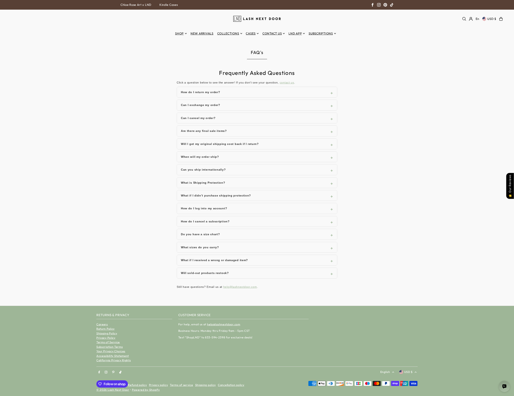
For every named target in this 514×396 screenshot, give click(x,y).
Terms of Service (108, 342)
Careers (102, 324)
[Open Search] (464, 19)
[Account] (471, 19)
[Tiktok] (120, 372)
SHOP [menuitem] (179, 33)
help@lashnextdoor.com (240, 286)
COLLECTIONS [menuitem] (228, 33)
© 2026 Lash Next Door (112, 390)
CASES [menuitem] (251, 33)
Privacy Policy (105, 338)
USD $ (491, 19)
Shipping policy (205, 385)
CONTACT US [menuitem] (272, 33)
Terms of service (181, 385)
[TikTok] (392, 5)
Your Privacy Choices (110, 351)
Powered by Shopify (146, 390)
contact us (287, 82)
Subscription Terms (109, 347)
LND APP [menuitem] (295, 33)
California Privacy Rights (113, 360)
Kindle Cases (168, 5)
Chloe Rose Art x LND (135, 5)
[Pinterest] (385, 5)
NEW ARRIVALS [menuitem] (202, 33)
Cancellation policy (231, 385)
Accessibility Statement (112, 356)
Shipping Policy (106, 333)
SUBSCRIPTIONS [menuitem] (321, 33)
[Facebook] (372, 5)
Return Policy (105, 329)
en (477, 19)
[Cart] (501, 19)
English (385, 372)
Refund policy (137, 385)
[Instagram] (379, 5)
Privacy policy (158, 385)
